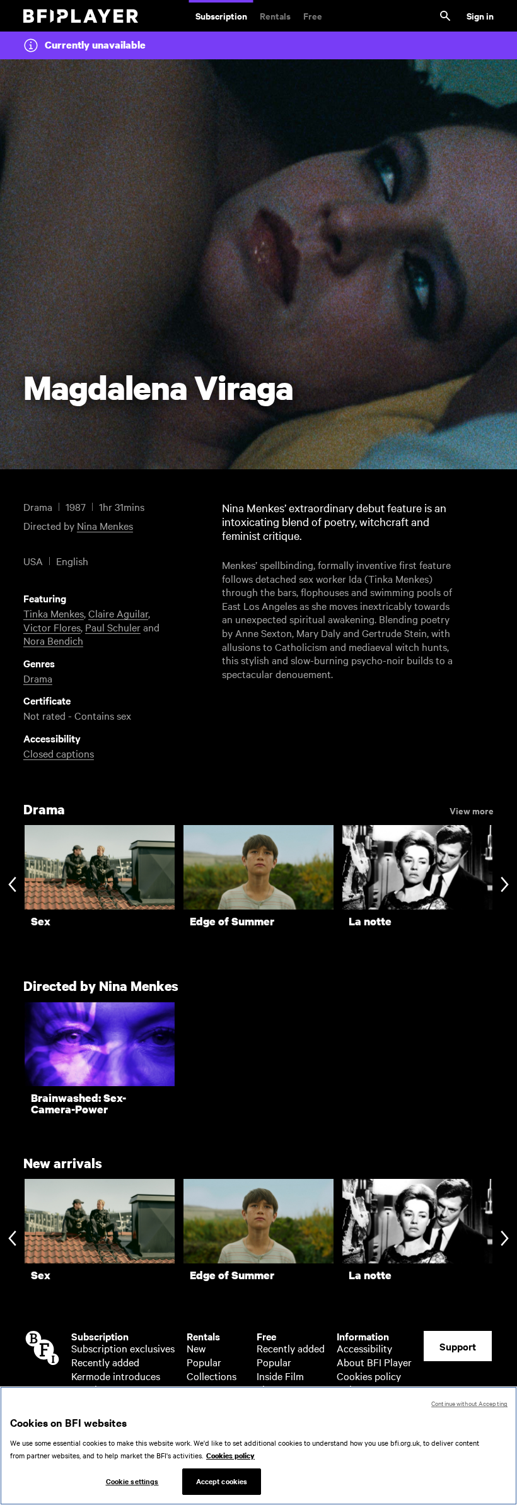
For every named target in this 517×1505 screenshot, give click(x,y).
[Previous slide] (12, 885)
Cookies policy (369, 1376)
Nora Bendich (53, 640)
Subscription (221, 15)
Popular (204, 1362)
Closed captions (58, 753)
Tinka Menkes (53, 613)
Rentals (275, 15)
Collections (211, 1376)
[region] (258, 1445)
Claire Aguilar (118, 613)
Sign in (480, 15)
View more (472, 810)
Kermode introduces (115, 1376)
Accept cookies (222, 1481)
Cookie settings (132, 1481)
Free (312, 15)
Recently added (105, 1362)
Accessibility (364, 1348)
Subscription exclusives (123, 1348)
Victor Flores (52, 627)
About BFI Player (374, 1362)
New (196, 1348)
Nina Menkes (105, 525)
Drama (37, 678)
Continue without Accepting (469, 1403)
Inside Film (280, 1376)
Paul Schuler (113, 627)
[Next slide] (505, 885)
